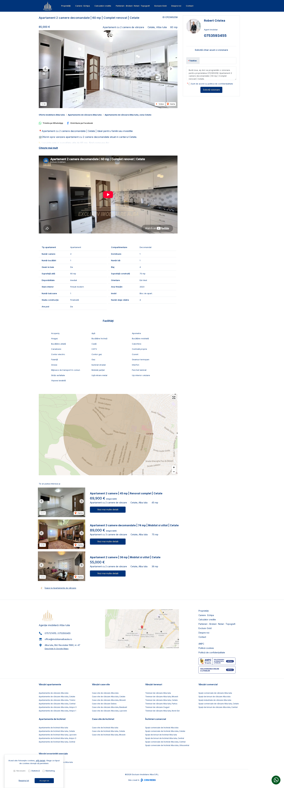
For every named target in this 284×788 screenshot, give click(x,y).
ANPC (201, 643)
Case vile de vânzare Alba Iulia (105, 693)
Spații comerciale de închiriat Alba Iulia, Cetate (165, 731)
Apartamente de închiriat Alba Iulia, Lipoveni (57, 735)
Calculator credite (103, 6)
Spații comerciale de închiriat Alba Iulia (161, 727)
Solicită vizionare (211, 89)
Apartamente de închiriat (52, 719)
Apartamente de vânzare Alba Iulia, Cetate (57, 696)
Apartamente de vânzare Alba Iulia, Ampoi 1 (57, 711)
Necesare (20, 771)
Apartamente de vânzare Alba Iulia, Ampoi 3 (57, 707)
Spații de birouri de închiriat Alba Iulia (161, 735)
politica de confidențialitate (220, 84)
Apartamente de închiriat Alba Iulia (53, 727)
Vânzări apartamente (50, 684)
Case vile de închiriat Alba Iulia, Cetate (108, 731)
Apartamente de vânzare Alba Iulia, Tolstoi (57, 700)
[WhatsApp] (276, 780)
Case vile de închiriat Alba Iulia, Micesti (108, 735)
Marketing (50, 771)
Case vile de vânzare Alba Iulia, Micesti (109, 700)
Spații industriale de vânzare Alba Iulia (215, 700)
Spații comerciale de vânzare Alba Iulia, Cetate (219, 704)
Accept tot (44, 780)
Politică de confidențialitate (212, 652)
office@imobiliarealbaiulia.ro (58, 639)
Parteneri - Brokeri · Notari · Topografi (133, 6)
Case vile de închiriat (103, 719)
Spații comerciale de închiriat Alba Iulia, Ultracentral (167, 745)
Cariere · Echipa (82, 6)
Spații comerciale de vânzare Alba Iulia (215, 693)
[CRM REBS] (148, 780)
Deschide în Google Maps (56, 648)
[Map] (108, 434)
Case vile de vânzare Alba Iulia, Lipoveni (109, 711)
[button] (45, 69)
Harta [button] (172, 104)
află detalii (40, 760)
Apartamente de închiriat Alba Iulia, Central (57, 742)
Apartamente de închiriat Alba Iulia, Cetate (57, 731)
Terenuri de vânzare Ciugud (157, 707)
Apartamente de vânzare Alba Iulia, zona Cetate (128, 115)
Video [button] (161, 104)
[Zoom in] (174, 467)
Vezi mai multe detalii (107, 509)
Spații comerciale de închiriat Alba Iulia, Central (165, 742)
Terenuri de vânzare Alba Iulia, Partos (161, 704)
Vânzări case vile (101, 684)
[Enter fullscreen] (174, 397)
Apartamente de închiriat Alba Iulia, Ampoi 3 (57, 738)
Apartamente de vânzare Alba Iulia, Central (57, 704)
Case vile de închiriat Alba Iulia (105, 727)
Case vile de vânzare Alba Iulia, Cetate (108, 696)
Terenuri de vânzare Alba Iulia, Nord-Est (162, 711)
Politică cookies (206, 648)
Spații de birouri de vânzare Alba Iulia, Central (218, 707)
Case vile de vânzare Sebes (104, 704)
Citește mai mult (48, 147)
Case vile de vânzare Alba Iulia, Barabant (109, 707)
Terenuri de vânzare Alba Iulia (158, 693)
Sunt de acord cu (212, 84)
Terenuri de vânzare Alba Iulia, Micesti (161, 696)
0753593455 (215, 35)
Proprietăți (66, 6)
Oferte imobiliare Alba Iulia (52, 115)
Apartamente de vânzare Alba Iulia (85, 115)
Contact (189, 6)
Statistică (35, 771)
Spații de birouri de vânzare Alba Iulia (214, 696)
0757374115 (50, 633)
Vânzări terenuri (153, 684)
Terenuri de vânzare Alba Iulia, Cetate (161, 700)
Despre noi (176, 6)
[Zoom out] (174, 471)
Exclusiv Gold (160, 6)
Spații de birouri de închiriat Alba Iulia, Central (164, 738)
